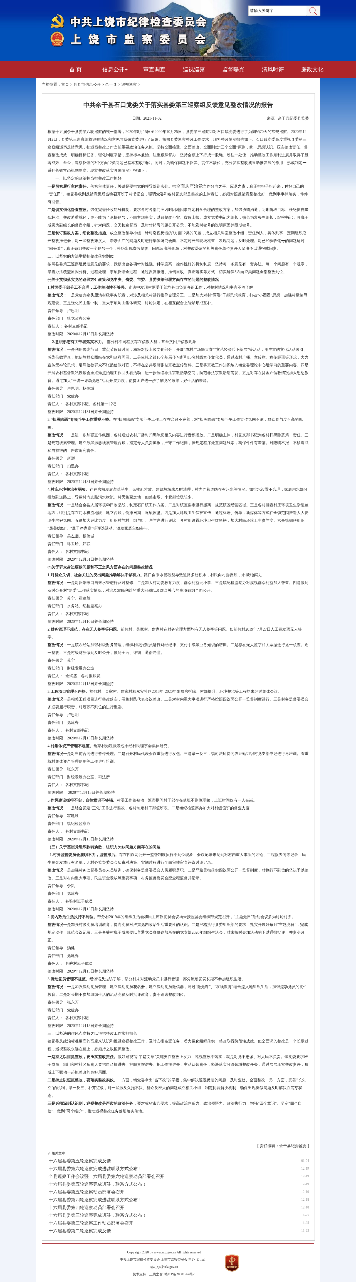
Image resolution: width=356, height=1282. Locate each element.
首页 (65, 84)
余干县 (111, 84)
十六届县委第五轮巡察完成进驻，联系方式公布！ (98, 1184)
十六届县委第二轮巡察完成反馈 (80, 1230)
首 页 (75, 69)
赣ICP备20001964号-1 (180, 1274)
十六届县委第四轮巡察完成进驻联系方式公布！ (95, 1199)
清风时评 (273, 69)
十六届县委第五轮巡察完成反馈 (80, 1160)
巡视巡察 (194, 69)
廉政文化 (312, 69)
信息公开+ (115, 69)
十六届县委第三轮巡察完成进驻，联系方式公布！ (98, 1215)
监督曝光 (233, 69)
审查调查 (154, 69)
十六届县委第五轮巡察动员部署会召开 (86, 1192)
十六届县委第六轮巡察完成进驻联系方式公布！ (95, 1168)
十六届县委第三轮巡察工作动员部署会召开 (91, 1223)
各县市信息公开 (87, 84)
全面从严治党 (189, 186)
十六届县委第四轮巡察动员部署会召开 (86, 1207)
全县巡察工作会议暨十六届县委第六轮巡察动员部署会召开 (106, 1176)
